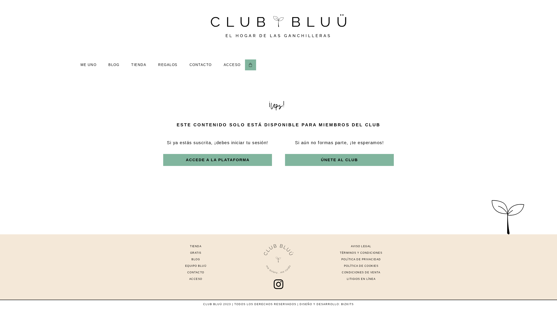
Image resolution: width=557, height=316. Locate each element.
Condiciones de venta (361, 272)
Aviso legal (361, 246)
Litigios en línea (361, 279)
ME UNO (88, 65)
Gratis (195, 252)
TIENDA (138, 65)
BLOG (113, 65)
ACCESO (232, 65)
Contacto (195, 272)
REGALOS (168, 65)
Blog (195, 259)
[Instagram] (278, 284)
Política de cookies (361, 265)
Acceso (195, 279)
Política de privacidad (361, 259)
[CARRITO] (250, 64)
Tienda (195, 246)
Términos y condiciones (361, 252)
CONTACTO (201, 65)
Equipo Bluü (196, 265)
